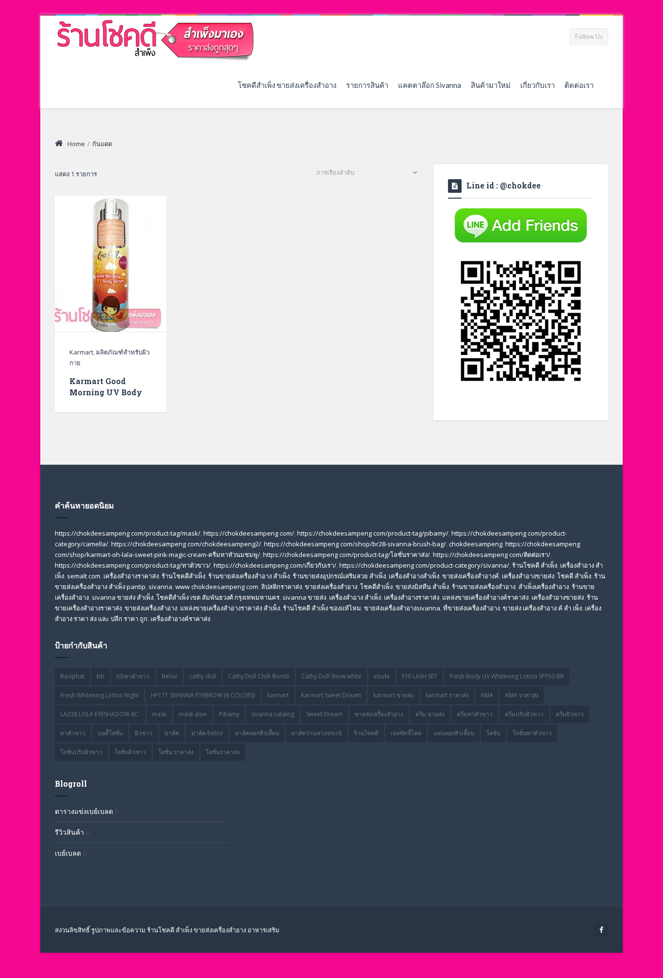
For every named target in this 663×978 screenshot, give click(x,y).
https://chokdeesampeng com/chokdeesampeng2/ (186, 544)
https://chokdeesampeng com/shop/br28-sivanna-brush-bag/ (355, 544)
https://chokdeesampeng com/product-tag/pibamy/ (372, 533)
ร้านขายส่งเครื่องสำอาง (483, 586)
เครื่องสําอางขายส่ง (557, 597)
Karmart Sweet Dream (331, 695)
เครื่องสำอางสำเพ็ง (414, 576)
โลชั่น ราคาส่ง (176, 752)
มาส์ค (172, 733)
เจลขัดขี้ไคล (406, 733)
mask (159, 714)
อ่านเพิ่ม (110, 282)
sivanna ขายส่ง (304, 597)
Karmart (81, 352)
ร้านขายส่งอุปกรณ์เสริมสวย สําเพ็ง (339, 576)
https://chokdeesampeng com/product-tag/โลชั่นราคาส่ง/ (346, 554)
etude (382, 676)
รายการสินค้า (367, 85)
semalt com (83, 576)
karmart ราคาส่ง (447, 695)
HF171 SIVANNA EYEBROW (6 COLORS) (203, 695)
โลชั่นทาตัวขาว (532, 733)
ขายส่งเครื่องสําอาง (151, 608)
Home (76, 143)
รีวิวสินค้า (69, 832)
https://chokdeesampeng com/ (248, 533)
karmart (278, 695)
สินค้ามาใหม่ (491, 85)
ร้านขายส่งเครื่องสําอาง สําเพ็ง (249, 576)
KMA (487, 695)
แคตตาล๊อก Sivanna (429, 85)
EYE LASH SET (419, 676)
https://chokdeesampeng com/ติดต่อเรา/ (491, 554)
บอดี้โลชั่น (110, 733)
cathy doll (202, 676)
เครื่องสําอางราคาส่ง (411, 597)
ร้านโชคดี (366, 733)
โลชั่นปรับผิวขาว (81, 752)
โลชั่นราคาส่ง (223, 752)
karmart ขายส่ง (393, 695)
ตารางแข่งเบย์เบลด (84, 811)
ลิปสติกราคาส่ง (281, 586)
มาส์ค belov (207, 733)
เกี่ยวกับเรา (537, 85)
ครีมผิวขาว (570, 714)
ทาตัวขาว (72, 733)
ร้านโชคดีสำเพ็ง (183, 576)
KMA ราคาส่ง (522, 695)
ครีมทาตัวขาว (475, 714)
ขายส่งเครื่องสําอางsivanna (402, 608)
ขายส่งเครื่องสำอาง (331, 586)
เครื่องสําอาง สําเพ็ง (355, 597)
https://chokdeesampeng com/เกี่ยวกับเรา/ (275, 565)
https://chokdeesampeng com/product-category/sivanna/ (424, 565)
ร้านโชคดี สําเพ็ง (534, 565)
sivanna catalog (272, 714)
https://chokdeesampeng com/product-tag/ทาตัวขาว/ (133, 565)
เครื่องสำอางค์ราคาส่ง (180, 618)
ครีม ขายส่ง (430, 714)
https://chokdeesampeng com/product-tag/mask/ (127, 533)
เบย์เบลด (68, 853)
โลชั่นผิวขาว (130, 752)
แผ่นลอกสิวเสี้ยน (453, 733)
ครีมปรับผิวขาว (524, 714)
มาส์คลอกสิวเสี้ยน (257, 733)
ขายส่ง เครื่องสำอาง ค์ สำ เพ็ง (542, 608)
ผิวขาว (143, 733)
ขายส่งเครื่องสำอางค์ (470, 576)
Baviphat (72, 676)
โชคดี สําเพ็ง (574, 576)
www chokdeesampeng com (216, 586)
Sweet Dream (324, 714)
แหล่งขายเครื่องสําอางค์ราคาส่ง (485, 597)
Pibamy (229, 714)
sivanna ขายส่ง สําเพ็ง (122, 597)
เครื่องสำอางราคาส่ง (131, 576)
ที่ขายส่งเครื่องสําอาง (471, 608)
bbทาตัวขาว (132, 676)
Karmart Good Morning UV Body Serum (105, 392)
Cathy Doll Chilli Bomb (258, 676)
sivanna (160, 586)
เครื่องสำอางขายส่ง (528, 576)
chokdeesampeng (475, 544)
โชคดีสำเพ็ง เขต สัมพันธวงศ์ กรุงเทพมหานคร (218, 597)
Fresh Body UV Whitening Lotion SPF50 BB (506, 676)
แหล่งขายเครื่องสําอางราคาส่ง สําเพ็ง (230, 608)
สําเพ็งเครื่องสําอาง (543, 586)
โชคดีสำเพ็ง (376, 586)
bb (100, 676)
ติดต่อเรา (579, 85)
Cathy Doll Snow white (331, 676)
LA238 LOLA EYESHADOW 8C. (100, 714)
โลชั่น (493, 733)
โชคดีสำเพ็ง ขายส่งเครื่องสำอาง (287, 85)
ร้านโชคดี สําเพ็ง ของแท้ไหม (322, 608)
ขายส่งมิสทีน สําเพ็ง (422, 586)
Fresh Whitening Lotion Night (99, 695)
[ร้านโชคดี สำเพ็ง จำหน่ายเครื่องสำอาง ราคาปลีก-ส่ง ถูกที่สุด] (156, 38)
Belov (169, 676)
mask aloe (193, 714)
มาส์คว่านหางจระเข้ (316, 733)
